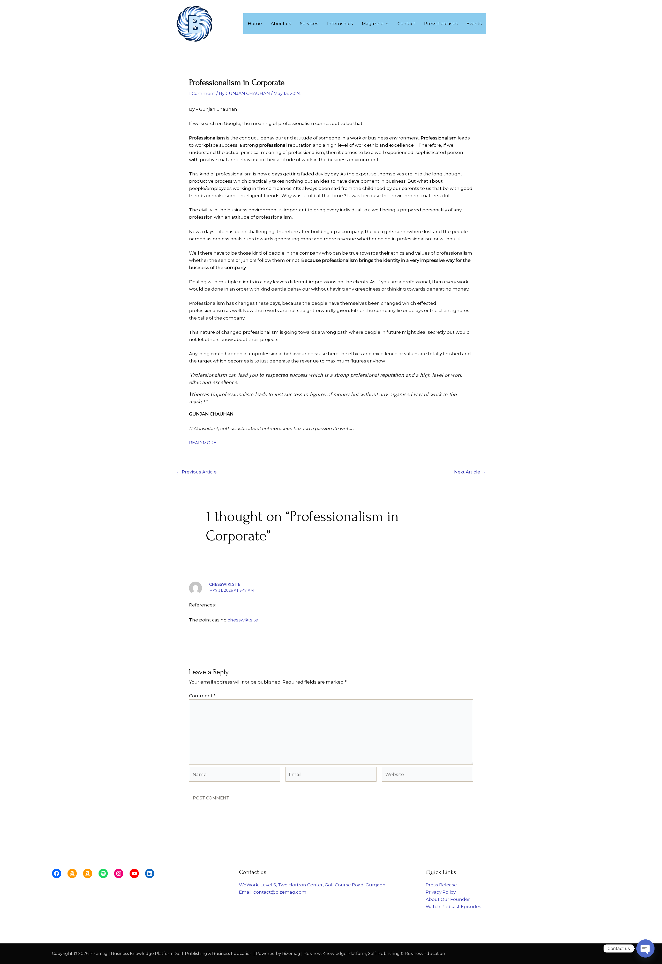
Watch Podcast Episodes (453, 906)
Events (474, 23)
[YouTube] (134, 873)
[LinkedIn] (149, 873)
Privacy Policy (441, 892)
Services (309, 23)
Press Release (441, 884)
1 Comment (202, 93)
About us (281, 23)
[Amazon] (72, 873)
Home (255, 23)
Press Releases (441, 23)
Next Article (470, 472)
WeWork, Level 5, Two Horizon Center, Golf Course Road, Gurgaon (312, 884)
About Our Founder (448, 899)
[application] (386, 23)
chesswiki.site (224, 584)
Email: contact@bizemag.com (272, 892)
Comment (202, 695)
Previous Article (196, 472)
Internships (340, 23)
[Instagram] (118, 873)
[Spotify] (103, 873)
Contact (406, 23)
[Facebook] (56, 873)
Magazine (372, 23)
